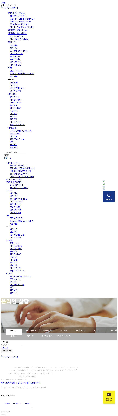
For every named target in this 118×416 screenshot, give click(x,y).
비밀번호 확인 (6, 350)
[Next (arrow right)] (4, 414)
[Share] (4, 411)
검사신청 (7, 403)
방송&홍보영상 (46, 330)
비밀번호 (4, 341)
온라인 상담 (14, 330)
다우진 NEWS (80, 330)
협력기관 (30, 336)
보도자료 (63, 330)
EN (10, 158)
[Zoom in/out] (9, 411)
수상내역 (14, 336)
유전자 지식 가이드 (64, 336)
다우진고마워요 (30, 330)
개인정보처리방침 (8, 382)
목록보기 (4, 347)
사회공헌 (113, 330)
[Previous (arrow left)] (2, 414)
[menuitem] (16, 13)
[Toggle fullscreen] (6, 411)
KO (5, 158)
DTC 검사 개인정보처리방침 (29, 382)
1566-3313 (27, 403)
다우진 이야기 (47, 336)
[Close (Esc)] (2, 411)
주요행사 (97, 330)
